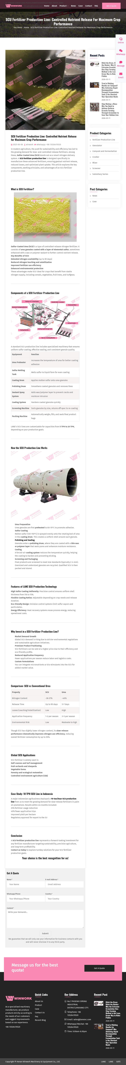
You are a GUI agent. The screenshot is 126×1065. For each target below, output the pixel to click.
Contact (88, 6)
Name (9, 880)
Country (48, 894)
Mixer (94, 163)
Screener (96, 168)
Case (80, 6)
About (54, 6)
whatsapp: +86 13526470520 (49, 144)
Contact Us (40, 1012)
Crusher (95, 157)
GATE (118, 1061)
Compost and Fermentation (104, 151)
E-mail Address (51, 880)
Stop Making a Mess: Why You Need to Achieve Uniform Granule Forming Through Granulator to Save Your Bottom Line (110, 109)
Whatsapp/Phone (13, 894)
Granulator (97, 145)
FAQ (96, 6)
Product (63, 6)
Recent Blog (40, 1020)
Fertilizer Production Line (103, 140)
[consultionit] (13, 5)
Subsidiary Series (100, 174)
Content (10, 908)
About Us (39, 1001)
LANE (103, 1061)
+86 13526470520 (12, 1027)
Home (46, 6)
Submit (45, 933)
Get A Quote (111, 6)
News (73, 6)
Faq (36, 1016)
